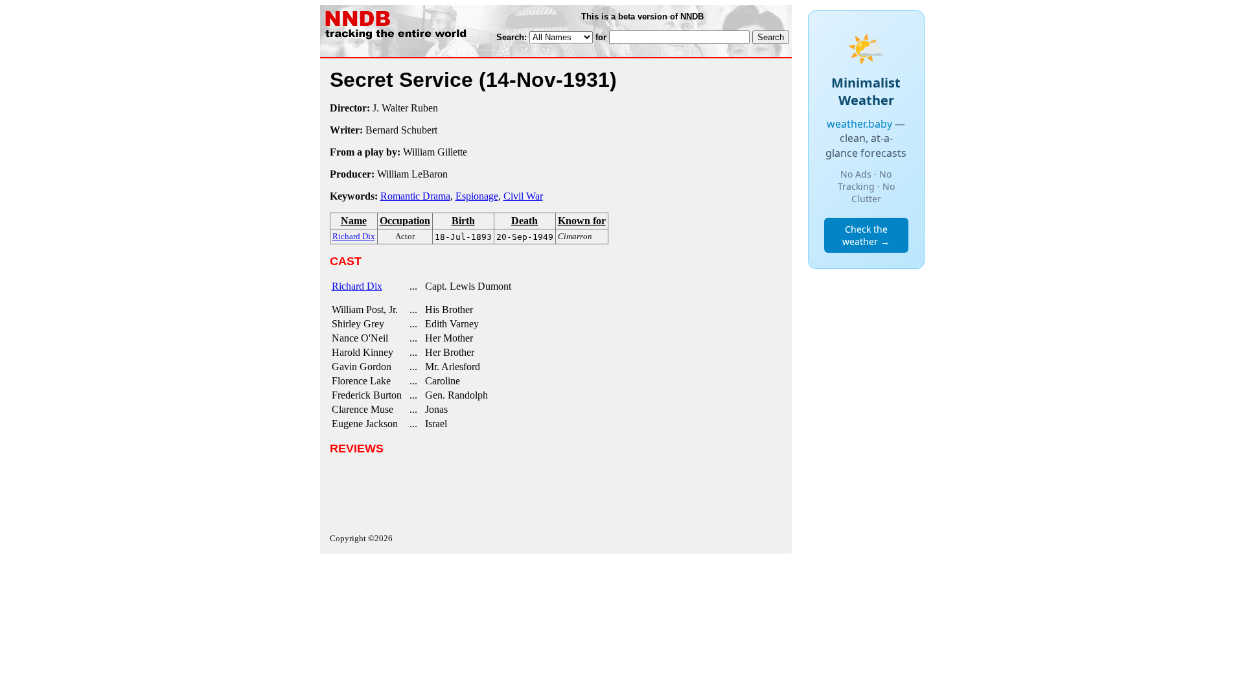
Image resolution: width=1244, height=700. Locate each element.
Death (524, 220)
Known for (582, 220)
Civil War (523, 196)
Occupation (405, 220)
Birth (463, 220)
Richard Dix (357, 286)
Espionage (476, 196)
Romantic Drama (415, 196)
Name (354, 220)
